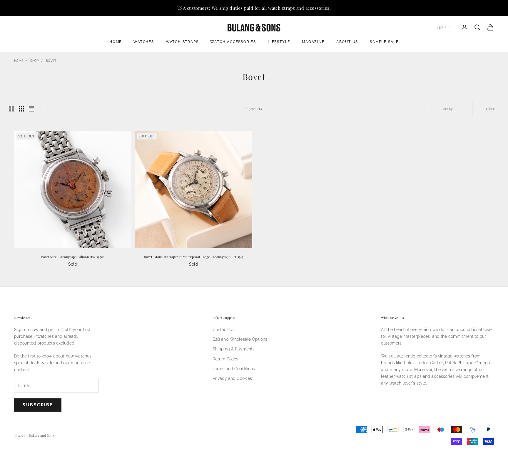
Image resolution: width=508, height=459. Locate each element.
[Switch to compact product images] (31, 109)
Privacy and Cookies (232, 378)
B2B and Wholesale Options (240, 339)
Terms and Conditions (234, 368)
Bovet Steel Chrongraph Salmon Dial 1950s (73, 257)
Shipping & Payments (234, 349)
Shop (34, 60)
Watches (143, 42)
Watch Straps (182, 42)
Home (115, 42)
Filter (490, 109)
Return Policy (226, 359)
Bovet (51, 60)
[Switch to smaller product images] (21, 109)
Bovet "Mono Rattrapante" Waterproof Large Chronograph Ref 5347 (193, 257)
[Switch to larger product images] (11, 109)
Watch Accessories (233, 42)
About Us (347, 42)
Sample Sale (384, 42)
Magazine (313, 42)
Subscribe (38, 405)
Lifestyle (279, 42)
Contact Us (224, 329)
